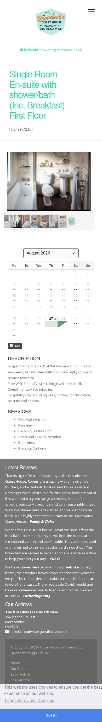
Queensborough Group (29, 653)
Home (15, 662)
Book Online (20, 674)
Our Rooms (19, 668)
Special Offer (20, 680)
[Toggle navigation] (91, 11)
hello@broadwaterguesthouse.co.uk (38, 631)
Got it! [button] (51, 715)
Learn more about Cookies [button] (29, 700)
